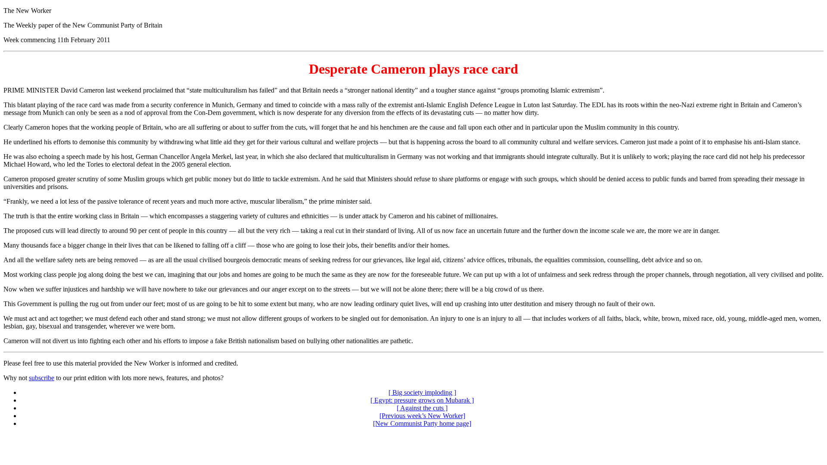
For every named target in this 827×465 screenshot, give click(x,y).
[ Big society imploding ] (422, 392)
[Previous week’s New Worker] (422, 415)
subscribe (41, 377)
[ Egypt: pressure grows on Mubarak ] (422, 400)
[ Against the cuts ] (422, 408)
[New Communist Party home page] (422, 423)
